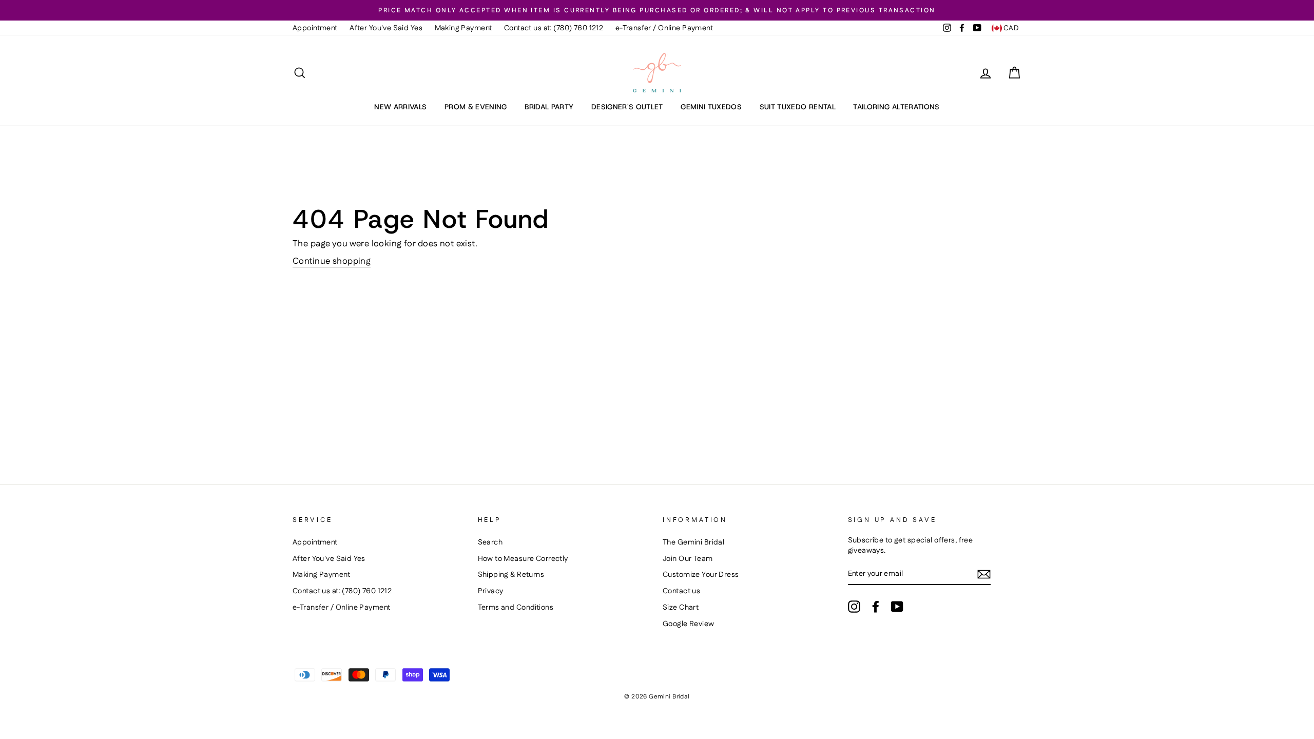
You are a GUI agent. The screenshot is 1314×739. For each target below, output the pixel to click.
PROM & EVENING (476, 106)
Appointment (315, 28)
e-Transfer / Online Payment (664, 28)
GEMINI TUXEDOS (711, 106)
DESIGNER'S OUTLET (627, 106)
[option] (657, 10)
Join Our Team (688, 559)
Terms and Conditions (516, 607)
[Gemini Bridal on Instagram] (854, 606)
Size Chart (681, 607)
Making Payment (463, 28)
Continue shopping (332, 261)
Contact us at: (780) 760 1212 (553, 28)
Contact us (681, 591)
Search (490, 542)
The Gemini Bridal (693, 542)
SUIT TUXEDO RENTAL (798, 106)
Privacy (491, 591)
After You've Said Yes (386, 28)
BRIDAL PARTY (549, 106)
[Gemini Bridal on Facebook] (875, 606)
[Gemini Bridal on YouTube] (897, 606)
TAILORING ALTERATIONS (896, 106)
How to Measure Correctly (523, 559)
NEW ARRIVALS (400, 106)
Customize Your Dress (701, 575)
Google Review (688, 624)
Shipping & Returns (511, 575)
